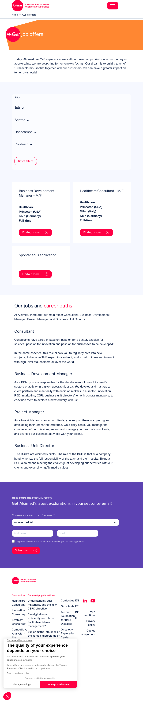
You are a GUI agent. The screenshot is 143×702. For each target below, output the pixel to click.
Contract (21, 144)
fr (77, 606)
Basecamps (23, 132)
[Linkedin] (85, 600)
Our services (18, 595)
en (77, 600)
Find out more (31, 232)
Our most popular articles (41, 595)
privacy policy (75, 541)
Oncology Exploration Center (68, 633)
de (77, 612)
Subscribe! (21, 550)
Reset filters (25, 161)
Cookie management (87, 632)
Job (17, 108)
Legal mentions (89, 613)
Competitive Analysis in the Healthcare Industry (19, 637)
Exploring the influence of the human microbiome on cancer (44, 635)
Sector (20, 120)
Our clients (67, 606)
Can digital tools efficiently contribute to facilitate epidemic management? (42, 620)
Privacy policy (90, 623)
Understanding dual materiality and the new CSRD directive (42, 604)
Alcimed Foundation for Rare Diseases (68, 618)
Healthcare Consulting (18, 602)
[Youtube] (93, 600)
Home (15, 14)
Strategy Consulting (18, 622)
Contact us (67, 600)
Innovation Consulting (18, 612)
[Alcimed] (41, 5)
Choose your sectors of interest (33, 515)
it (76, 618)
